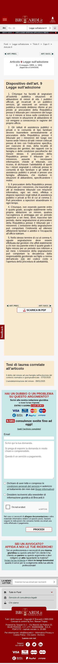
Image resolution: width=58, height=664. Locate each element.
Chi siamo (31, 635)
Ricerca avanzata (54, 28)
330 (23, 259)
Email (7, 434)
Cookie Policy (19, 635)
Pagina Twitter (34, 643)
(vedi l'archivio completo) (29, 429)
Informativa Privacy (43, 633)
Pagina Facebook (28, 643)
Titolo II (36, 44)
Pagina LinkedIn (41, 643)
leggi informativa (44, 489)
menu (5, 19)
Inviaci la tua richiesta (14, 560)
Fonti (6, 44)
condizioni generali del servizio (23, 486)
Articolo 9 (8, 47)
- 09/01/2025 (25, 381)
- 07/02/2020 (29, 376)
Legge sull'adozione (20, 44)
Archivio (40, 635)
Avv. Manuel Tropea (38, 621)
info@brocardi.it (26, 633)
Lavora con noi (29, 638)
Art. (12, 54)
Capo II (46, 44)
